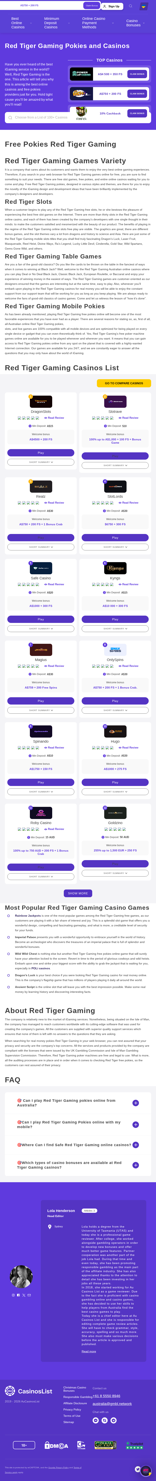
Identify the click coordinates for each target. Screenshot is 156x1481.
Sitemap (68, 1422)
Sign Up (113, 6)
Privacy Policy (72, 1409)
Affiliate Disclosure (75, 1403)
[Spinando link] (41, 731)
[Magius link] (41, 650)
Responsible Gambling (77, 1397)
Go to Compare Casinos (124, 383)
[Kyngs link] (115, 568)
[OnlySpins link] (115, 650)
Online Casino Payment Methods (93, 23)
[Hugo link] (115, 731)
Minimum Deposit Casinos (51, 23)
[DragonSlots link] (41, 402)
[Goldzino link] (115, 813)
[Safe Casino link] (41, 568)
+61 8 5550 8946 (106, 1396)
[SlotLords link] (115, 486)
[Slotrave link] (115, 402)
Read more (89, 1351)
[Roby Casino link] (41, 813)
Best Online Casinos (18, 23)
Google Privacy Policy (58, 1467)
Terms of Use (71, 1415)
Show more (78, 893)
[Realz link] (41, 486)
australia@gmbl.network (112, 1404)
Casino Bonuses (133, 23)
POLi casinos (40, 968)
